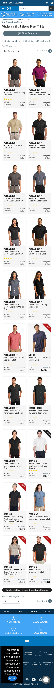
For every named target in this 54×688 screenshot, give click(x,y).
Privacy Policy (12, 674)
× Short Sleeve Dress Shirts (35, 41)
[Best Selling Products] (13, 630)
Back (7, 611)
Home (34, 611)
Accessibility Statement (48, 663)
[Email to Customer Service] (27, 640)
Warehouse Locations (48, 654)
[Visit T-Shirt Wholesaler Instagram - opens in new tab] (27, 679)
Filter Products (29, 33)
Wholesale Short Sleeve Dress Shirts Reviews (27, 590)
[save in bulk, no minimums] (27, 14)
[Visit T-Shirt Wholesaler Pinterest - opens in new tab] (40, 679)
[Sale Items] (40, 630)
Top (20, 611)
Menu (7, 8)
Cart (47, 611)
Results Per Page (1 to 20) (13, 596)
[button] (38, 2)
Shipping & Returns (37, 654)
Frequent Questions (28, 654)
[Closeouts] (40, 620)
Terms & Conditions (36, 663)
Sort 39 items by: (9, 46)
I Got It (12, 678)
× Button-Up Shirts (11, 41)
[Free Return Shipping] (45, 14)
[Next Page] (50, 51)
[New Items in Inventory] (13, 620)
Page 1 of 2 (42, 601)
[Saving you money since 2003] (9, 14)
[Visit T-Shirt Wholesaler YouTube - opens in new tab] (34, 679)
